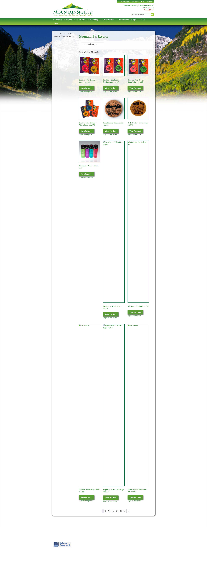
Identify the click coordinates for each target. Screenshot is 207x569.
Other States (108, 19)
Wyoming (94, 19)
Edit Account (84, 536)
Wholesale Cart (137, 2)
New (56, 23)
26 (125, 511)
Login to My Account (87, 534)
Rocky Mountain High (127, 19)
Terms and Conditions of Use (65, 534)
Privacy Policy (60, 536)
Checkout (149, 2)
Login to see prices (86, 91)
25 (121, 511)
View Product (86, 88)
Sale (143, 19)
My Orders (84, 539)
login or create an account (144, 5)
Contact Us (59, 539)
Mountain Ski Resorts (76, 19)
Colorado (58, 19)
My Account (125, 2)
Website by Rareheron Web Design (142, 547)
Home (56, 34)
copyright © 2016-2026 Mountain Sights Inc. (139, 545)
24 (117, 511)
